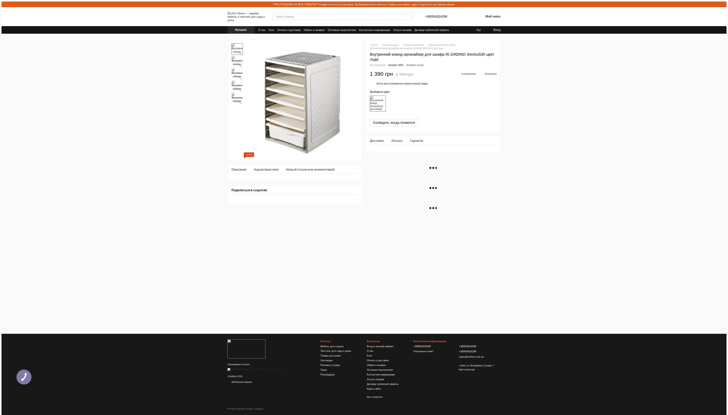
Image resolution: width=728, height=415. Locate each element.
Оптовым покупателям (342, 29)
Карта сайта (374, 388)
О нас (262, 29)
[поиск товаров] (409, 17)
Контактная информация (374, 29)
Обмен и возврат (314, 29)
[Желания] (471, 17)
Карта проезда (467, 369)
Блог (271, 29)
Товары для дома (330, 355)
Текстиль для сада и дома (335, 350)
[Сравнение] (461, 17)
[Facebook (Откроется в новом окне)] (463, 29)
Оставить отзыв (414, 65)
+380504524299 (436, 16)
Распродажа (327, 374)
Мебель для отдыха (332, 346)
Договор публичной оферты (432, 29)
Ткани (323, 369)
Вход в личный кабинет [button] (380, 346)
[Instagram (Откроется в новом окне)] (454, 29)
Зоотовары (326, 360)
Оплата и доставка (289, 29)
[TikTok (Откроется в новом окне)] (458, 29)
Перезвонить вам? (423, 351)
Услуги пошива (402, 29)
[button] (723, 4)
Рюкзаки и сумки (330, 365)
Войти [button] (380, 83)
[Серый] (378, 104)
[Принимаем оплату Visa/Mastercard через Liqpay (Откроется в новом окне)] (255, 369)
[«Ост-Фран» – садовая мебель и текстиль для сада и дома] (246, 348)
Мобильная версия (241, 382)
